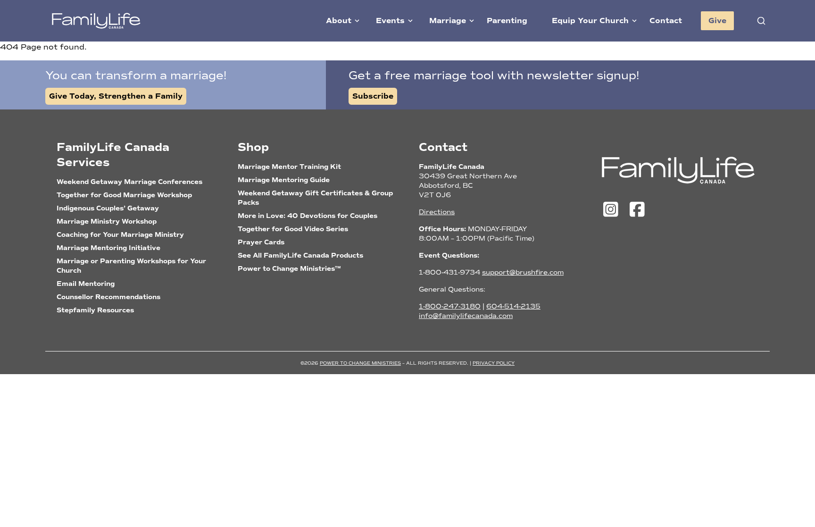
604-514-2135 (513, 306)
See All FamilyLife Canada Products (300, 255)
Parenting (507, 20)
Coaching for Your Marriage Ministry (120, 235)
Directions (437, 212)
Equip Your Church (590, 20)
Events (390, 20)
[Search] (761, 20)
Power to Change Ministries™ (289, 269)
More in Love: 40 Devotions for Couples (307, 216)
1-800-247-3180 (450, 306)
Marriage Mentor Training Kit (289, 167)
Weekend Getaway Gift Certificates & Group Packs (315, 198)
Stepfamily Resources (95, 310)
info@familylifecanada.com (466, 316)
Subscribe (372, 96)
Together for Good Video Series (293, 229)
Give (717, 20)
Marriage (447, 20)
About (338, 20)
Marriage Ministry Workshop (107, 221)
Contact (665, 20)
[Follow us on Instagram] (613, 210)
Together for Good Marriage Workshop (124, 195)
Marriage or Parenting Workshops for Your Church (131, 266)
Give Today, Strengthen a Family (116, 96)
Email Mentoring (86, 284)
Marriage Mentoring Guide (284, 180)
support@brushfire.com (523, 272)
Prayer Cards (261, 242)
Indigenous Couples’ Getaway (108, 208)
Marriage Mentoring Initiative (108, 248)
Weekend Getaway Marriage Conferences (129, 182)
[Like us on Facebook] (637, 210)
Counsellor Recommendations (108, 297)
